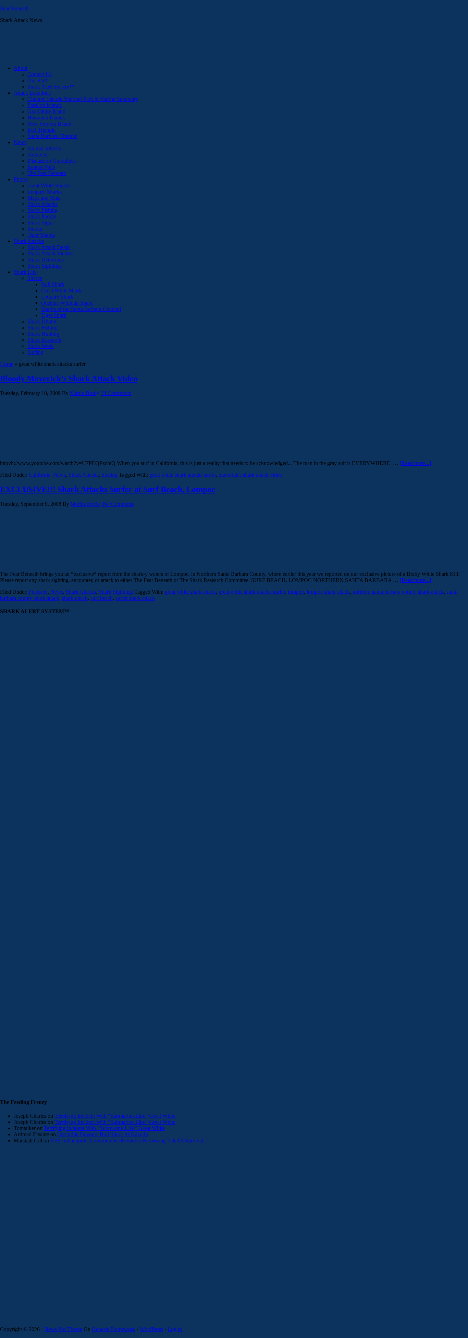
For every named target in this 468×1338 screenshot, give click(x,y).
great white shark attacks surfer (182, 475)
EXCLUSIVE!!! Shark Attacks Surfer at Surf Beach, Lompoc (107, 489)
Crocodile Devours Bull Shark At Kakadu (102, 1134)
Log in (175, 1329)
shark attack (75, 598)
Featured (38, 592)
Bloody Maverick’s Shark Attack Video (68, 378)
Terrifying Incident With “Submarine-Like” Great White (114, 1116)
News (59, 475)
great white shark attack (190, 592)
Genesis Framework (113, 1329)
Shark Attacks (84, 475)
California (39, 475)
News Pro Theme (63, 1329)
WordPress (151, 1329)
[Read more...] (415, 463)
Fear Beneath (14, 8)
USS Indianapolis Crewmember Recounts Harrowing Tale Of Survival (126, 1140)
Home (6, 364)
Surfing (109, 475)
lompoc (296, 592)
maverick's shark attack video (250, 475)
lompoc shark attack (328, 592)
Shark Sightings (116, 592)
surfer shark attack (135, 598)
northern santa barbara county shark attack (398, 592)
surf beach (101, 598)
